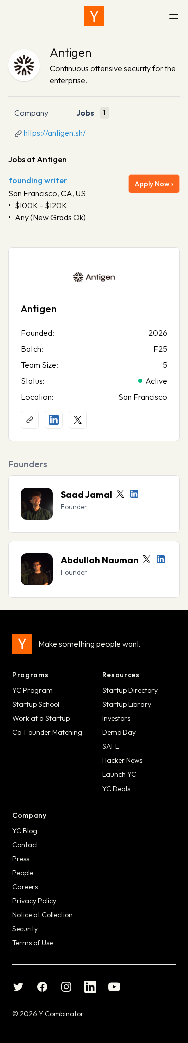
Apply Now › (154, 183)
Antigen (70, 52)
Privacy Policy (34, 900)
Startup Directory (130, 690)
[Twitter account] (120, 494)
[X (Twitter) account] (78, 420)
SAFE (110, 746)
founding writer (37, 180)
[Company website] (30, 420)
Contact (25, 844)
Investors (116, 718)
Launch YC (119, 774)
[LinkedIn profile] (54, 420)
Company (31, 113)
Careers (25, 886)
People (22, 872)
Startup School (35, 704)
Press (20, 858)
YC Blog (24, 830)
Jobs (85, 113)
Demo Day (119, 732)
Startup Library (126, 704)
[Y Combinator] (94, 16)
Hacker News (122, 760)
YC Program (32, 690)
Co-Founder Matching (47, 732)
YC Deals (116, 788)
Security (25, 928)
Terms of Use (32, 942)
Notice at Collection (42, 914)
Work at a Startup (41, 718)
